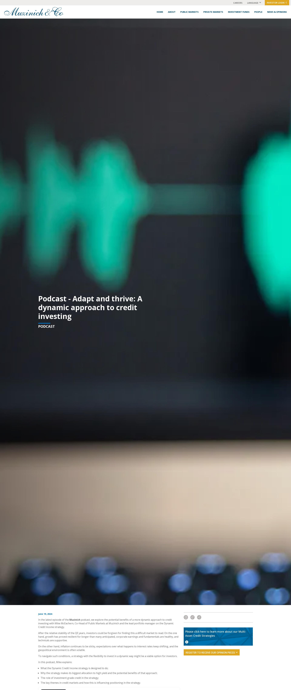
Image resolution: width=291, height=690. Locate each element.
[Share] (199, 617)
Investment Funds (238, 11)
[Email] (192, 617)
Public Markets (189, 11)
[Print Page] (186, 617)
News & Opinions (277, 11)
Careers (237, 2)
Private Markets (213, 11)
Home (160, 11)
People (258, 11)
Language (252, 2)
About (172, 11)
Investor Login (276, 2)
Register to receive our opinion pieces (210, 652)
